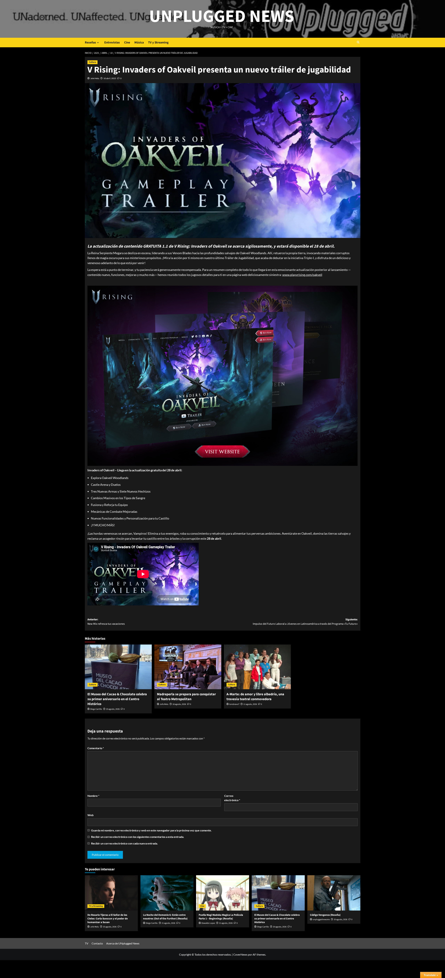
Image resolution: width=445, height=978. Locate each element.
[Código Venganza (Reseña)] (333, 893)
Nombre (93, 795)
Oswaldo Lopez (208, 923)
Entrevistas (112, 42)
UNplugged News (221, 16)
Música (139, 42)
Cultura (92, 62)
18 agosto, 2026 (179, 704)
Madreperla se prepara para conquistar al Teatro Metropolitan (186, 697)
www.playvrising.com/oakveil (302, 275)
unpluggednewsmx (321, 919)
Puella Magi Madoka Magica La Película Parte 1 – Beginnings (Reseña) (221, 916)
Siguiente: (305, 622)
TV (86, 943)
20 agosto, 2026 (113, 709)
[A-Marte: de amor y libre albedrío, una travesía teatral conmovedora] (257, 667)
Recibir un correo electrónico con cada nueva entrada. (124, 843)
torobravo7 (234, 704)
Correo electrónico (232, 798)
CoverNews (240, 954)
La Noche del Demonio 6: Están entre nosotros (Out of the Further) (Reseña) (165, 916)
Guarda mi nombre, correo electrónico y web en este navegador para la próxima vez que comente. (151, 830)
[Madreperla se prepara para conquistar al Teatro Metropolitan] (187, 667)
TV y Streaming (158, 42)
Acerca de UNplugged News (122, 943)
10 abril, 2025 (109, 78)
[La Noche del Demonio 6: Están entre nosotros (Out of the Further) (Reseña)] (166, 893)
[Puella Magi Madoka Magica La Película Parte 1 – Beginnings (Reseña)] (222, 893)
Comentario (95, 748)
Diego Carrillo (96, 709)
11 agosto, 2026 (250, 704)
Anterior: (106, 622)
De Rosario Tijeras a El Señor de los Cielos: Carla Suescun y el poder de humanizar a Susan (107, 918)
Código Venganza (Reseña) (325, 915)
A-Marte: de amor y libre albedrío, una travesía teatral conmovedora (255, 697)
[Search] (358, 42)
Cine (127, 42)
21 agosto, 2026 (168, 923)
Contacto (97, 943)
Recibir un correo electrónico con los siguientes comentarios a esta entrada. (137, 836)
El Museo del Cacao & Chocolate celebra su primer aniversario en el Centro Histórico (117, 699)
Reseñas (90, 42)
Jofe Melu (94, 78)
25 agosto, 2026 (109, 926)
